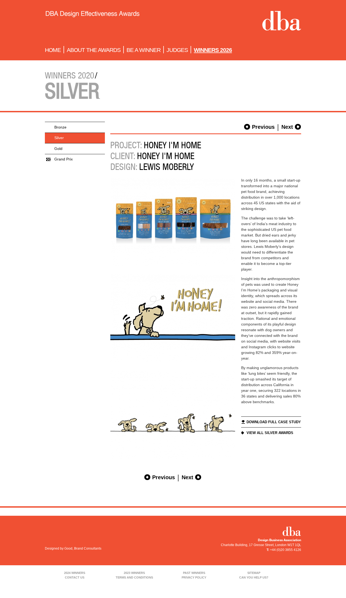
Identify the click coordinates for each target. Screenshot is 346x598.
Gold (58, 148)
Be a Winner (144, 50)
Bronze (60, 127)
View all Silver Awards (270, 433)
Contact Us (74, 577)
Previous (263, 127)
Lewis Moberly (166, 167)
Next (287, 127)
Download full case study (274, 422)
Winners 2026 (213, 50)
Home (53, 50)
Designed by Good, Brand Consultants (73, 548)
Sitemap (253, 572)
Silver (59, 138)
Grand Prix (63, 159)
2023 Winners (134, 572)
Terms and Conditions (134, 577)
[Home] (92, 22)
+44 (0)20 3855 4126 (285, 550)
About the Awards (94, 50)
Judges (177, 50)
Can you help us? (253, 577)
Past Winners (194, 572)
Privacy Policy (194, 577)
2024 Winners (74, 572)
